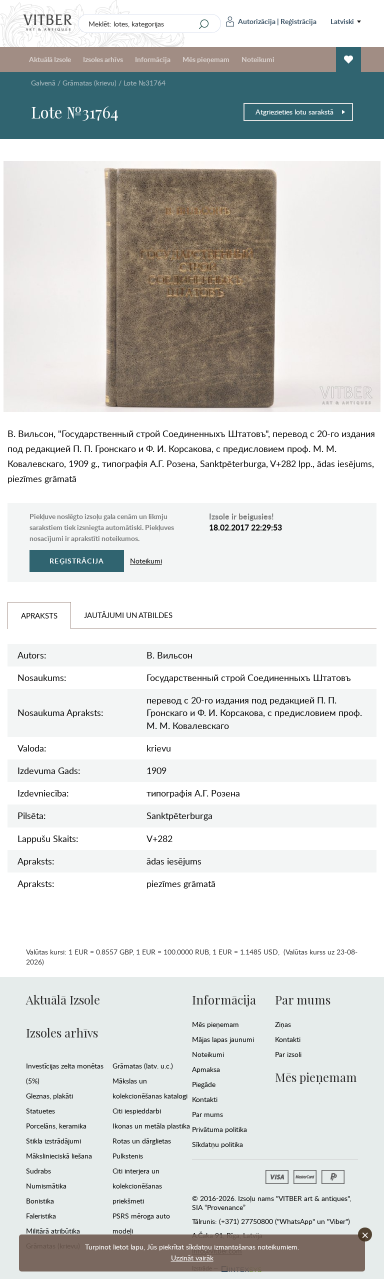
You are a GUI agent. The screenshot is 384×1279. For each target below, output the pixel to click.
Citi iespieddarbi (136, 1111)
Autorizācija (257, 21)
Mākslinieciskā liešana (59, 1155)
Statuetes (40, 1111)
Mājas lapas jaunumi (223, 1039)
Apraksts (39, 615)
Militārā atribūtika (53, 1231)
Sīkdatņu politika (217, 1144)
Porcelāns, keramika (56, 1125)
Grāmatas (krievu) (89, 83)
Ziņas (283, 1024)
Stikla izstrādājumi (53, 1141)
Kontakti (205, 1099)
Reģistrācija (298, 21)
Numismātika (46, 1185)
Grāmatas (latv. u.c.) (142, 1065)
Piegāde (204, 1084)
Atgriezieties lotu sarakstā (295, 111)
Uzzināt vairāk (192, 1257)
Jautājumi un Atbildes (128, 615)
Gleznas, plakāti (49, 1095)
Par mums (207, 1114)
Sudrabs (38, 1171)
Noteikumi (258, 59)
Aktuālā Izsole (63, 1000)
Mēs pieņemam (215, 1024)
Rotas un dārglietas (141, 1141)
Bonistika (40, 1201)
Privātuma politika (219, 1129)
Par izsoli (288, 1054)
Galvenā (43, 83)
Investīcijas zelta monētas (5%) (65, 1073)
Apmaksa (206, 1069)
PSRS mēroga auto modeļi (141, 1223)
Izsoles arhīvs (62, 1032)
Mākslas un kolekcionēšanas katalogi (150, 1088)
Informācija (224, 1000)
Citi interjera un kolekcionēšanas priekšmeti (137, 1186)
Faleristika (41, 1215)
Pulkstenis (127, 1155)
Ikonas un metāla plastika (151, 1125)
